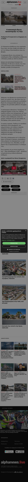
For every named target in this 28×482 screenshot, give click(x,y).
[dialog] (14, 241)
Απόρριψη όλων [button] (14, 246)
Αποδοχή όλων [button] (14, 243)
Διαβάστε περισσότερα (18, 238)
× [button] (25, 230)
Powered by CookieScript (14, 251)
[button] (14, 240)
